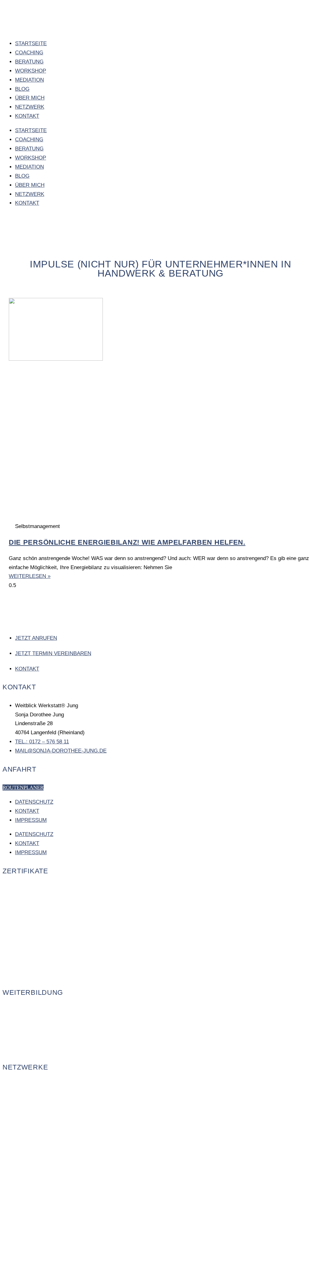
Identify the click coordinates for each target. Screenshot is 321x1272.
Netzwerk (29, 107)
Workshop (30, 71)
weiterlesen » (29, 576)
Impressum (31, 820)
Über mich (30, 98)
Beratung (29, 62)
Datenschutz (34, 802)
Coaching (29, 53)
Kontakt (27, 116)
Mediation (29, 80)
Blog (22, 89)
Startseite (31, 43)
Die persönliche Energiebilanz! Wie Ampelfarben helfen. (127, 542)
